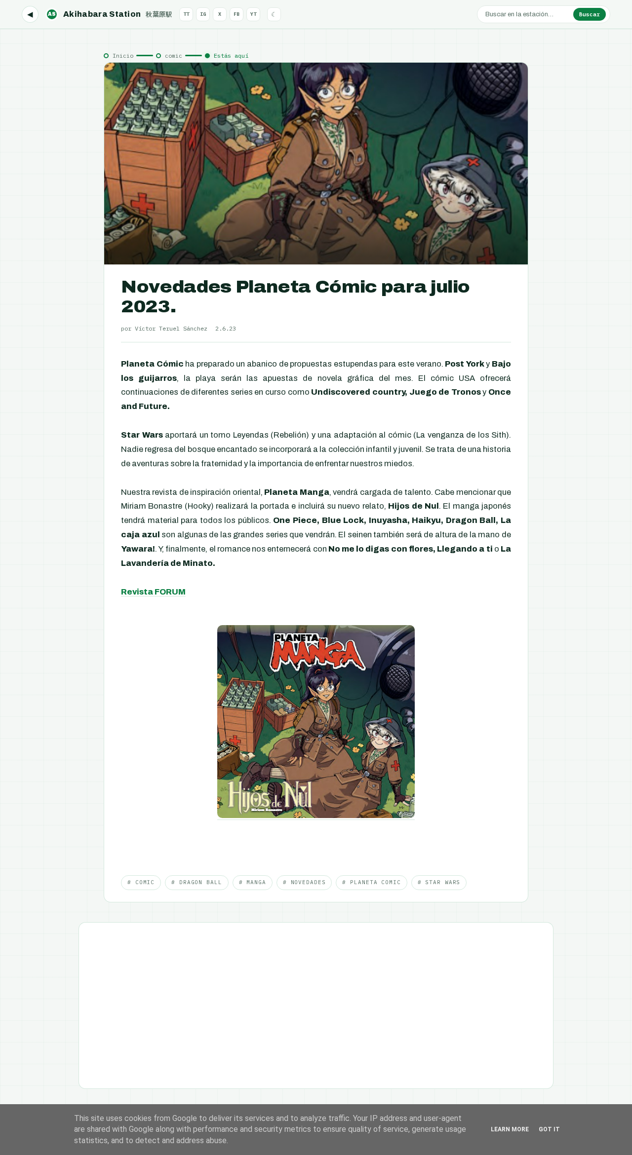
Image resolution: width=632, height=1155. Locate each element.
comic (173, 55)
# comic (141, 882)
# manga (252, 882)
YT (253, 14)
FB (236, 14)
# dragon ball (196, 882)
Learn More (510, 1129)
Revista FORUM (153, 592)
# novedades (304, 882)
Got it (549, 1129)
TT (186, 14)
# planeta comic (371, 882)
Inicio (123, 55)
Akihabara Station (110, 14)
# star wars (439, 882)
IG (203, 14)
